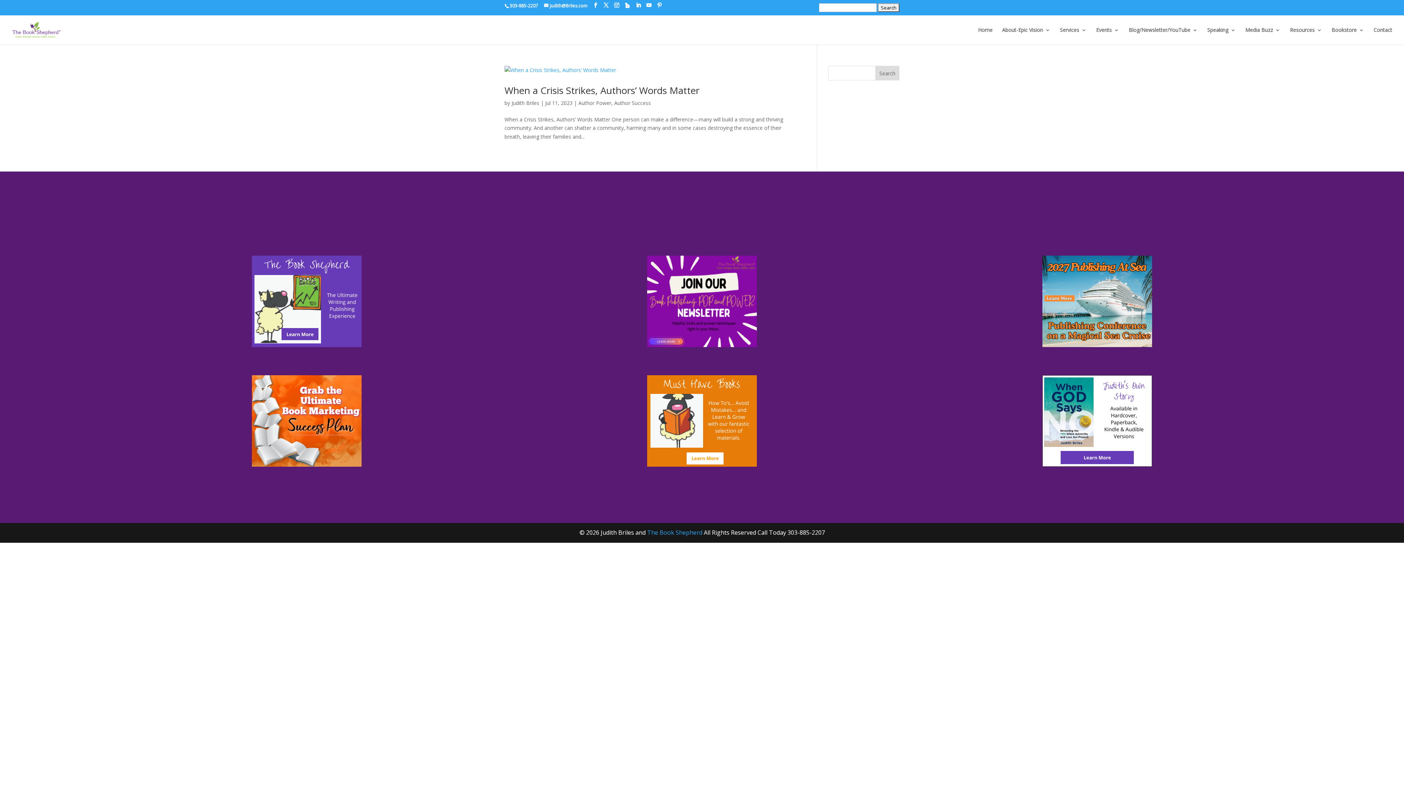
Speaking (1217, 30)
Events (1104, 30)
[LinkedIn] (638, 5)
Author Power (594, 102)
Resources (1302, 30)
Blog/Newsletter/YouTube (1159, 30)
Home (985, 30)
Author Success (632, 102)
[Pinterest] (659, 5)
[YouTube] (649, 5)
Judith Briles (525, 102)
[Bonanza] (627, 5)
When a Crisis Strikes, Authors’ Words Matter (602, 90)
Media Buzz (1259, 30)
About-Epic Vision (1022, 30)
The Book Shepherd (674, 532)
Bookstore (1344, 30)
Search (887, 73)
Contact (1383, 30)
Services (1069, 30)
